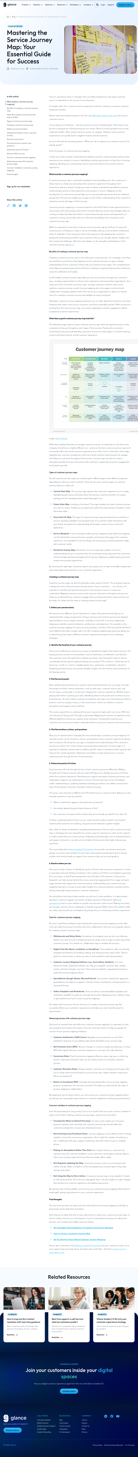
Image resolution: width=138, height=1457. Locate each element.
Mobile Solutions (42, 1423)
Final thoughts (12, 174)
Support (110, 5)
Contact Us (85, 1426)
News (83, 1429)
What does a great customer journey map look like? (21, 116)
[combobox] (96, 4)
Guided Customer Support (46, 1426)
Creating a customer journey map (20, 125)
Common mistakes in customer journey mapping (22, 169)
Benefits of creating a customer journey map (22, 109)
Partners (84, 1432)
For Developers (64, 1432)
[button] (8, 206)
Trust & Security (64, 1426)
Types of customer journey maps (19, 121)
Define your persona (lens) (17, 129)
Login (103, 5)
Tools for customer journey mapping (21, 157)
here (71, 245)
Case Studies (63, 1423)
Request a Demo (125, 5)
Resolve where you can (16, 154)
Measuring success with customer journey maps (20, 162)
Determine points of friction (18, 150)
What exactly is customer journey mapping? (20, 103)
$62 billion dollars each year (105, 115)
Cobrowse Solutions (44, 1420)
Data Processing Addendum (113, 1445)
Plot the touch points (15, 139)
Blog (13, 17)
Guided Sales (41, 1429)
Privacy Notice (98, 1445)
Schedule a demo (69, 1391)
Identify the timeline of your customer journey (22, 134)
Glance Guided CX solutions (80, 849)
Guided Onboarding (44, 1432)
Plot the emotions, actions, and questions (19, 144)
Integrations (63, 1429)
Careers (84, 1420)
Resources (61, 5)
